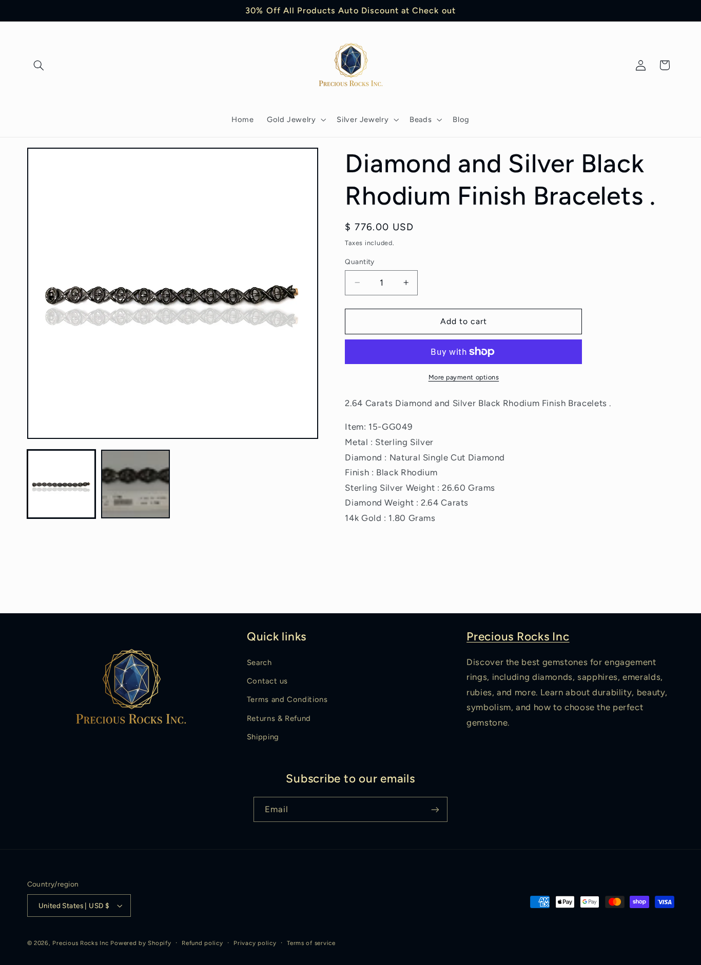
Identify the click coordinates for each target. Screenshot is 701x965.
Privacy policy (254, 943)
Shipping (263, 736)
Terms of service (311, 943)
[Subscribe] (435, 809)
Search (259, 662)
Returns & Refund (279, 718)
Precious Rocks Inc (518, 637)
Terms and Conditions (287, 699)
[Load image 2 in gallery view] (135, 484)
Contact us (267, 681)
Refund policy (202, 943)
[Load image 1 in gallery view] (61, 484)
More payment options (464, 377)
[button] (39, 65)
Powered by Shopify (140, 943)
